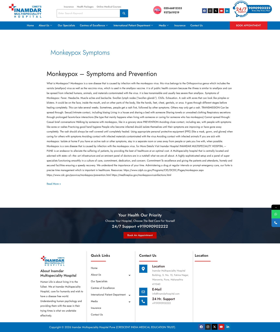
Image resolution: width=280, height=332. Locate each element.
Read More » (54, 183)
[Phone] (275, 222)
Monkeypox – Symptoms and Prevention (102, 73)
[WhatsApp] (275, 214)
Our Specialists (66, 25)
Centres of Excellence (92, 25)
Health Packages (85, 6)
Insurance (69, 6)
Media (162, 25)
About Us (44, 25)
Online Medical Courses (109, 6)
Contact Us (196, 25)
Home (30, 25)
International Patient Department (132, 25)
